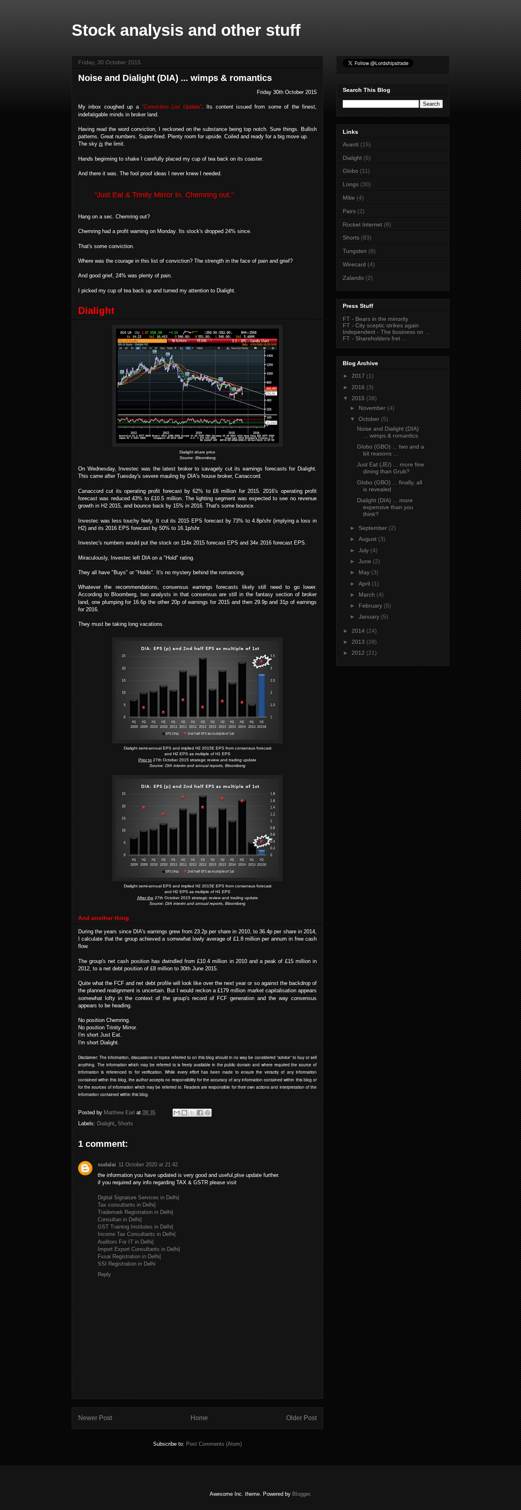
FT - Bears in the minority (375, 319)
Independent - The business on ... (386, 332)
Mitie (349, 197)
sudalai (107, 1164)
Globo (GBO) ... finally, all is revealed (389, 485)
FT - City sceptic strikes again (381, 325)
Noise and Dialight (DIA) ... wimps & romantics (388, 432)
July (364, 550)
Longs (351, 184)
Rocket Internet (362, 224)
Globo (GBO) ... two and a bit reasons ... (390, 450)
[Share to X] (192, 1113)
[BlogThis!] (184, 1113)
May (365, 572)
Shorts (125, 1123)
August (368, 539)
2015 (359, 398)
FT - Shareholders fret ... (375, 338)
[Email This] (177, 1113)
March (368, 594)
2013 (359, 641)
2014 (359, 631)
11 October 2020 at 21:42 (148, 1164)
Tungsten (355, 251)
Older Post (301, 1417)
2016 (359, 387)
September (374, 528)
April (365, 583)
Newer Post (95, 1417)
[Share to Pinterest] (208, 1113)
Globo (350, 171)
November (373, 408)
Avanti (351, 144)
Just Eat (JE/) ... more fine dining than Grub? (390, 468)
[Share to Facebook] (200, 1113)
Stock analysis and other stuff (186, 30)
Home (199, 1417)
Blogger (301, 1494)
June (366, 561)
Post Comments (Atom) (214, 1444)
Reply (104, 1274)
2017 (359, 376)
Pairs (349, 211)
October (370, 419)
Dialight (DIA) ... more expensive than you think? (385, 507)
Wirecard (354, 264)
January (370, 616)
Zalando (353, 278)
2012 (359, 652)
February (371, 605)
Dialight (105, 1123)
